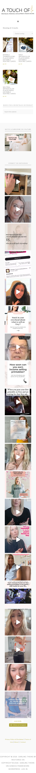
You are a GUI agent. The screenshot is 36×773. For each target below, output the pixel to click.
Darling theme (25, 757)
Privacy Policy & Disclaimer (14, 739)
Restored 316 (18, 760)
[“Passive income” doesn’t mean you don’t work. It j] (18, 539)
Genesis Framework (19, 766)
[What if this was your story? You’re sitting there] (18, 429)
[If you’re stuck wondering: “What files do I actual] (18, 512)
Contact (23, 742)
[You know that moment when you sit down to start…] (18, 319)
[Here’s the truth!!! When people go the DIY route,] (18, 237)
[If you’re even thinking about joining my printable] (18, 292)
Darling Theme (27, 763)
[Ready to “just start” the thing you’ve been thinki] (18, 209)
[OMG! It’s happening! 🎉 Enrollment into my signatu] (18, 484)
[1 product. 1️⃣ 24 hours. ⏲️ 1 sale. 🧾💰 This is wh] (18, 677)
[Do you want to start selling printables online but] (18, 264)
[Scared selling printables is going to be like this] (18, 402)
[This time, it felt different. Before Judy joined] (18, 347)
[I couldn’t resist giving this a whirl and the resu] (18, 704)
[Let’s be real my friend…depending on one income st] (18, 457)
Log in (24, 769)
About (16, 742)
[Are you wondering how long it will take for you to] (18, 374)
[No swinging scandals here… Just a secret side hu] (18, 594)
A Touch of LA (18, 9)
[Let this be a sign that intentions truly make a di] (18, 182)
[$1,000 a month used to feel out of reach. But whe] (18, 567)
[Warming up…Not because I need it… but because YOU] (18, 649)
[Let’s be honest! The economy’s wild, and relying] (18, 622)
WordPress (14, 769)
